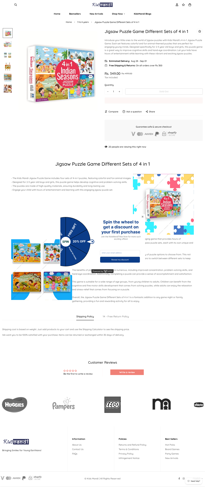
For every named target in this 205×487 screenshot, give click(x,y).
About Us (77, 444)
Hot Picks (170, 444)
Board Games (172, 449)
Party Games (172, 453)
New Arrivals (96, 13)
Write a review (127, 372)
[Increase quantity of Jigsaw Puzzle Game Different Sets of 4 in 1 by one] (119, 91)
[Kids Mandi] (102, 4)
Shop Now (117, 13)
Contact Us (78, 449)
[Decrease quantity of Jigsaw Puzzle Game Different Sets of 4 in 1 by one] (108, 91)
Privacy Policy (126, 453)
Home (57, 13)
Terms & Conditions (129, 449)
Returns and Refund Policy (132, 444)
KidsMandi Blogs (142, 13)
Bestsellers (75, 13)
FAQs (74, 453)
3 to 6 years (83, 22)
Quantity (109, 85)
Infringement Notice (129, 458)
